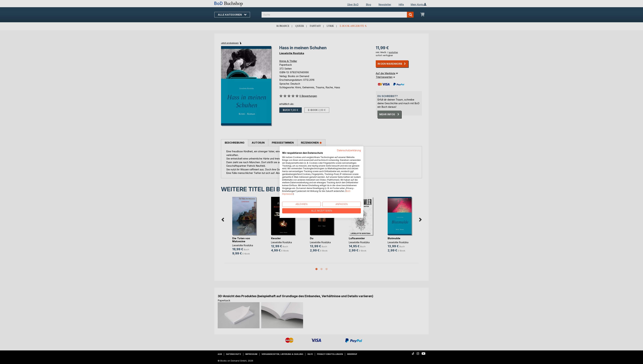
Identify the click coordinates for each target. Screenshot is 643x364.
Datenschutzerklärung (349, 150)
